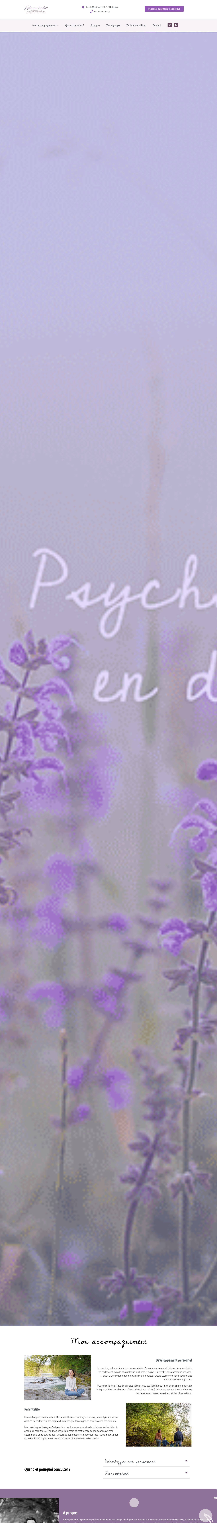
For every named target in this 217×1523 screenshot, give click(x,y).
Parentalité (116, 1474)
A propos (95, 25)
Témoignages (113, 25)
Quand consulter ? (74, 25)
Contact (157, 25)
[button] (45, 25)
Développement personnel (130, 1462)
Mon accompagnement (44, 25)
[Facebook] (176, 25)
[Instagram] (170, 25)
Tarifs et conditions (136, 25)
